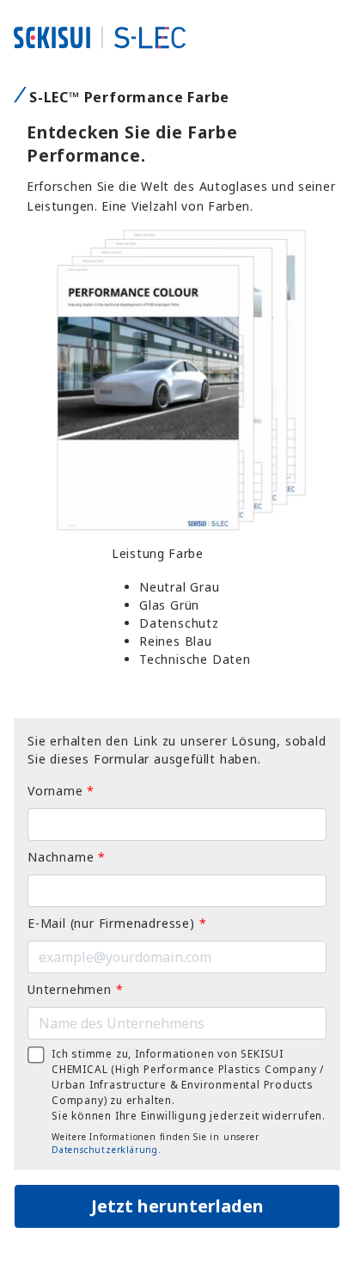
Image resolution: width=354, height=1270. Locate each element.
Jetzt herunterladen (177, 1206)
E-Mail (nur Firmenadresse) (116, 923)
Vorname (61, 790)
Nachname (66, 857)
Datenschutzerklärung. (107, 1150)
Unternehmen (75, 989)
